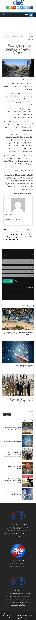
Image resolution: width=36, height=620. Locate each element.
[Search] (3, 15)
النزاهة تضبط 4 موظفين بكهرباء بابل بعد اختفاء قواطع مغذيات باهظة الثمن (13, 454)
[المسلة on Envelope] (24, 7)
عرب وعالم (23, 613)
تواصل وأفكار (19, 618)
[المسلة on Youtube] (14, 7)
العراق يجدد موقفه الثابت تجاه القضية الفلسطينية (26, 233)
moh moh (8, 215)
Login (4, 255)
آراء (25, 618)
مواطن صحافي (8, 615)
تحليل (6, 613)
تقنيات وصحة (27, 615)
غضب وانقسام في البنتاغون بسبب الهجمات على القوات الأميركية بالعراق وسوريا (10, 234)
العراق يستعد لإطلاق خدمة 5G (23, 365)
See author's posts (13, 220)
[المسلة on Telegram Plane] (21, 7)
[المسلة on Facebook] (31, 7)
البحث (31, 411)
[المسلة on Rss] (11, 7)
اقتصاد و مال (18, 615)
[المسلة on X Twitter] (28, 7)
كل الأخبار (11, 618)
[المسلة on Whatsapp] (7, 7)
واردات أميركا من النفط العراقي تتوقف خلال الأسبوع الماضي (12, 480)
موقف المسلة (13, 613)
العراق (29, 613)
